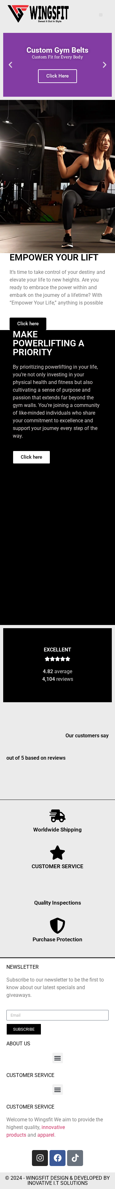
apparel (45, 1135)
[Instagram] (40, 1158)
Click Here (57, 76)
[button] (101, 15)
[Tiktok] (75, 1158)
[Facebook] (57, 1158)
